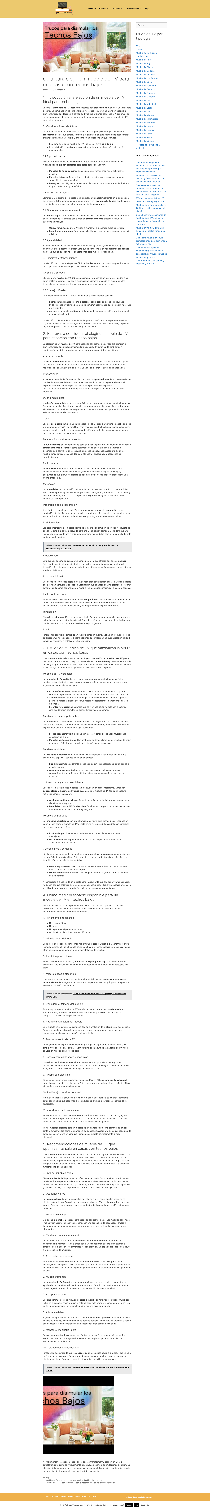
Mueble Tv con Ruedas (147, 78)
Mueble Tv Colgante (146, 71)
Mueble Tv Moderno (146, 122)
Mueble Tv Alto (143, 60)
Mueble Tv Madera (145, 115)
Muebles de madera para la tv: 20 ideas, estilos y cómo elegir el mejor (151, 208)
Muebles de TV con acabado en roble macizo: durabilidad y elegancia (74, 1480)
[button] (91, 9)
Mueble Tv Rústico (145, 137)
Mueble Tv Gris (143, 100)
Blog (147, 9)
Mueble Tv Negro (144, 126)
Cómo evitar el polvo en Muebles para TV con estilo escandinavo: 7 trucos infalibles (151, 250)
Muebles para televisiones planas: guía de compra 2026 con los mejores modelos (150, 178)
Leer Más (145, 1505)
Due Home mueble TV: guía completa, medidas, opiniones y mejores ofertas (151, 241)
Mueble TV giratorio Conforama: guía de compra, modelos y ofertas (150, 260)
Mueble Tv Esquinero (146, 85)
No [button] (137, 1505)
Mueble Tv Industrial (146, 104)
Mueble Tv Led (143, 111)
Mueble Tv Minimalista (147, 119)
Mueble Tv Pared (144, 133)
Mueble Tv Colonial (145, 74)
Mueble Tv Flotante (145, 93)
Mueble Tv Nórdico (145, 130)
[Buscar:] (151, 25)
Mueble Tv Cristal (144, 82)
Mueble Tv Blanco (144, 67)
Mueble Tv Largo (144, 108)
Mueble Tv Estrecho (145, 89)
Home (139, 49)
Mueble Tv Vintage (145, 141)
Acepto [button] (129, 1505)
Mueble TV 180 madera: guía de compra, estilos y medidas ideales (150, 231)
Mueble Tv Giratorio (145, 96)
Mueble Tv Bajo (143, 63)
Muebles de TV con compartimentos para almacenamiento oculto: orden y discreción (80, 1483)
